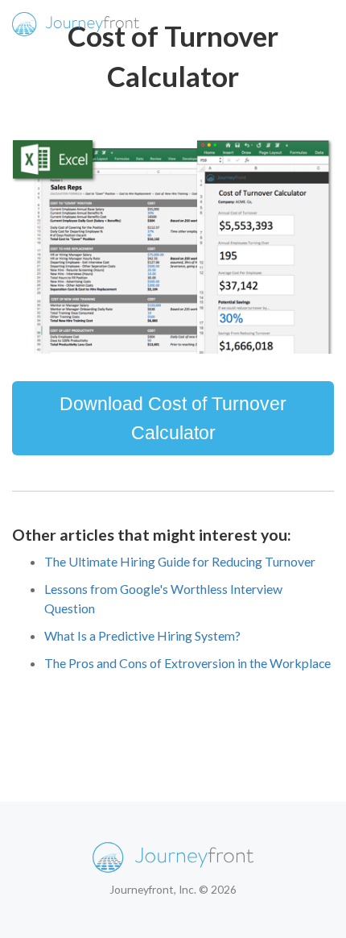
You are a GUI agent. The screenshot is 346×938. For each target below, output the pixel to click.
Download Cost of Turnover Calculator (173, 418)
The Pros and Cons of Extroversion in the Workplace (187, 662)
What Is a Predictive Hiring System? (142, 635)
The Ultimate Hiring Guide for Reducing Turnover (179, 561)
